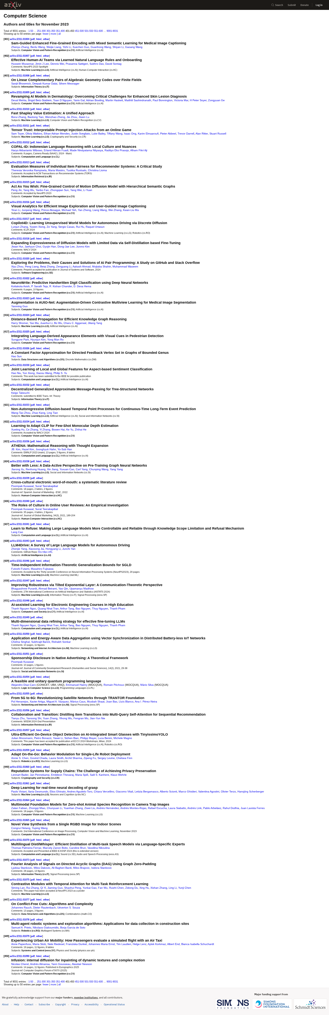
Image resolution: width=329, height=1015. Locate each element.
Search (279, 5)
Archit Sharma (73, 758)
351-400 (60, 30)
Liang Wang (100, 210)
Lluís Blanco (126, 701)
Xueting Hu (18, 429)
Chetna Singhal (20, 641)
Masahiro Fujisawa (42, 568)
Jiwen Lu (84, 117)
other (46, 39)
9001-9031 (112, 30)
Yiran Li (15, 210)
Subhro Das (96, 63)
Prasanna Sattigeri (77, 63)
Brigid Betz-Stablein (40, 100)
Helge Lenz (139, 944)
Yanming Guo (19, 306)
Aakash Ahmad (82, 266)
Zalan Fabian (19, 808)
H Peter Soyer (198, 100)
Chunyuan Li (54, 808)
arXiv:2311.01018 (20, 238)
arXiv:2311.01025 (20, 331)
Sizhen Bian (71, 738)
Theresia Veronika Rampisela (29, 170)
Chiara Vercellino (104, 791)
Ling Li (173, 887)
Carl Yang (82, 469)
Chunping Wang (98, 469)
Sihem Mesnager (69, 83)
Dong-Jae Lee (66, 246)
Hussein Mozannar (22, 63)
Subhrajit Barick (40, 641)
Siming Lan (18, 887)
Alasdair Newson (82, 964)
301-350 (50, 30)
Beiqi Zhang (47, 266)
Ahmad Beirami (47, 588)
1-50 (30, 30)
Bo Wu (58, 323)
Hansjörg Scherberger (250, 791)
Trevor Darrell (186, 133)
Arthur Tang (67, 608)
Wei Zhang (114, 210)
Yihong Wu (65, 718)
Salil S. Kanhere (99, 774)
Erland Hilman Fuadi (56, 150)
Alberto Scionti (168, 791)
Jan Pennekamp (40, 774)
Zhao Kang (38, 412)
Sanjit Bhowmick (21, 83)
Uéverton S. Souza (68, 907)
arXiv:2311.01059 (20, 750)
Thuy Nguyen (100, 608)
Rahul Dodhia (231, 808)
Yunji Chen (184, 887)
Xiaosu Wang (44, 373)
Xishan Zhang (158, 887)
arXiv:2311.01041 (20, 524)
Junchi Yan (68, 548)
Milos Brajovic (81, 867)
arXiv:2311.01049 (20, 617)
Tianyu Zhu (18, 718)
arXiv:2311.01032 (20, 384)
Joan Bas (111, 701)
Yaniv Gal (79, 100)
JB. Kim (15, 449)
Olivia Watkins (34, 133)
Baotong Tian (36, 117)
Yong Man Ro (55, 339)
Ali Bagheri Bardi (62, 867)
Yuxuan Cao (67, 469)
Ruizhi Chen (116, 887)
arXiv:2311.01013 (20, 162)
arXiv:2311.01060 (20, 766)
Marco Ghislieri (188, 791)
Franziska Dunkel (76, 944)
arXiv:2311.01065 (20, 820)
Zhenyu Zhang (20, 47)
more (53, 33)
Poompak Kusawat (22, 486)
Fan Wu (103, 887)
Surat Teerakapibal (46, 486)
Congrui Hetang (20, 828)
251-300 (41, 30)
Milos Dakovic (42, 867)
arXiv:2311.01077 (20, 899)
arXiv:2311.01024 (20, 315)
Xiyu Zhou (17, 266)
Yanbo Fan (42, 190)
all (59, 33)
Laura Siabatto (177, 808)
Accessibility (91, 1004)
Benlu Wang (37, 47)
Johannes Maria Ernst (101, 944)
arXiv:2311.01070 (20, 839)
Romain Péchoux (114, 684)
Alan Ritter (202, 133)
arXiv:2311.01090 (20, 956)
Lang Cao (17, 532)
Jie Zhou (72, 117)
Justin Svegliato (80, 133)
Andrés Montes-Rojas (133, 808)
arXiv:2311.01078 (20, 919)
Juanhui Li (46, 323)
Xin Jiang (52, 469)
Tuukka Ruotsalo (76, 170)
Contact (29, 1004)
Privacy (75, 1004)
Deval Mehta (18, 100)
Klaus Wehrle (119, 774)
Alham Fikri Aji (138, 150)
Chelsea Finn (124, 758)
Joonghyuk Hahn (46, 449)
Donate (304, 5)
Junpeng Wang (31, 210)
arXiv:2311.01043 (20, 540)
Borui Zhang (18, 117)
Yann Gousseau (60, 964)
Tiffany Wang (114, 133)
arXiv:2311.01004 (20, 39)
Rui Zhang (32, 887)
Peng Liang (32, 266)
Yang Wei (76, 190)
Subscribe (44, 1004)
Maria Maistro (56, 170)
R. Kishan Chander (60, 286)
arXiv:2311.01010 (20, 109)
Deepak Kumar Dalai (44, 83)
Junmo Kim (83, 246)
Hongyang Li (53, 548)
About (5, 1004)
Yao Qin (63, 588)
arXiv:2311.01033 (20, 404)
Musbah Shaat (96, 701)
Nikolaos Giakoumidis (46, 927)
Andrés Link (194, 808)
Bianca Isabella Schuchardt (197, 944)
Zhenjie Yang (19, 548)
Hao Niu (16, 373)
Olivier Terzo (228, 791)
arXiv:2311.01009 (20, 92)
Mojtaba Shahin (101, 266)
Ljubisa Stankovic (21, 867)
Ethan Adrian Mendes (57, 133)
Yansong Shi (33, 718)
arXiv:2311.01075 (20, 879)
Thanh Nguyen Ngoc (23, 608)
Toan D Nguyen (62, 100)
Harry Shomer (19, 323)
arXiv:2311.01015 (20, 182)
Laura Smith (56, 758)
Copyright (60, 1004)
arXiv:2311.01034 (20, 421)
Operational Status (114, 1004)
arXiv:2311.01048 (20, 600)
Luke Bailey (98, 133)
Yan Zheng (84, 210)
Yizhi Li (67, 47)
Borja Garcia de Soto (72, 927)
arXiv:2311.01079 (20, 936)
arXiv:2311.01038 (20, 461)
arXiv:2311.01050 (20, 633)
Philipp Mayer (88, 738)
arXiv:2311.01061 (20, 783)
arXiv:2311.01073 (20, 859)
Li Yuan (87, 190)
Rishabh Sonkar (61, 641)
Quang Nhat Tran (48, 608)
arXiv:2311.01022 (20, 278)
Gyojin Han (49, 246)
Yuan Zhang (50, 718)
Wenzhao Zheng (55, 117)
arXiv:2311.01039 (20, 478)
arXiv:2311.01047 (20, 580)
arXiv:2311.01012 (20, 142)
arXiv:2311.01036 (20, 441)
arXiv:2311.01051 (20, 653)
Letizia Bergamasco (146, 791)
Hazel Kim (28, 449)
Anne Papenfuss (21, 944)
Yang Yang (116, 469)
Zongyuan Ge (216, 100)
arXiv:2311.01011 (20, 125)
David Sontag (113, 63)
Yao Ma (34, 323)
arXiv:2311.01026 (20, 348)
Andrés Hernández (107, 808)
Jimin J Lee (42, 63)
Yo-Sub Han (64, 449)
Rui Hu (80, 226)
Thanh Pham (117, 608)
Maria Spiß (81, 774)
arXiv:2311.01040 (20, 501)
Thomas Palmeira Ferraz (26, 847)
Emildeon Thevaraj (62, 774)
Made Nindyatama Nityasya (86, 150)
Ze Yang (52, 226)
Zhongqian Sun (59, 190)
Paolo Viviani (19, 791)
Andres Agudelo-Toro (79, 791)
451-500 (79, 30)
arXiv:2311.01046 (20, 560)
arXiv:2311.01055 (20, 693)
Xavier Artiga (37, 701)
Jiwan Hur (17, 246)
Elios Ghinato (58, 791)
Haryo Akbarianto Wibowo (26, 150)
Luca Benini (105, 738)
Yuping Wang (40, 828)
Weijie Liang (53, 47)
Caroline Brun (77, 847)
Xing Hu (144, 887)
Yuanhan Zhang (73, 808)
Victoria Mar (181, 100)
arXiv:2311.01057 (20, 730)
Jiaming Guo (55, 887)
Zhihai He (80, 429)
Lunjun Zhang (19, 226)
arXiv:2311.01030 (20, 365)
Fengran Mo (80, 718)
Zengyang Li (63, 266)
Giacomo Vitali (124, 791)
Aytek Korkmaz (157, 944)
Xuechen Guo (81, 47)
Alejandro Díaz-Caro (23, 684)
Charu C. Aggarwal (75, 323)
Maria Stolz (39, 944)
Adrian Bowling (95, 100)
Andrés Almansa (40, 964)
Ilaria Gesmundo (38, 791)
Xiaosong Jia (36, 548)
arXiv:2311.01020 (20, 258)
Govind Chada (38, 758)
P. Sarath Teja (39, 286)
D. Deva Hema (82, 286)
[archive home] (13, 5)
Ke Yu (69, 429)
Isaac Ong (130, 133)
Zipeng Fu (90, 758)
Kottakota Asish (20, 286)
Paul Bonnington (162, 100)
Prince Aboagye (50, 210)
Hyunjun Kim (38, 339)
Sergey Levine (106, 758)
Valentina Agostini (208, 791)
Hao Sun (16, 356)
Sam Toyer (17, 133)
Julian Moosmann (22, 738)
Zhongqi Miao (37, 808)
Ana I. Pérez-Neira (146, 701)
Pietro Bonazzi (42, 738)
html (39, 39)
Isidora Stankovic (101, 867)
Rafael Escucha (157, 808)
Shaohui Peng (72, 887)
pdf (33, 39)
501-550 (89, 30)
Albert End (173, 944)
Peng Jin (16, 190)
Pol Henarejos (19, 701)
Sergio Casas (66, 226)
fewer (46, 33)
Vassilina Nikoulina (98, 847)
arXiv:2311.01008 (20, 75)
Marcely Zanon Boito (55, 847)
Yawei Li (58, 738)
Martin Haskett (114, 100)
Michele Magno (122, 738)
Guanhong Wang (101, 47)
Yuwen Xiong (37, 226)
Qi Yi (43, 887)
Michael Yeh (69, 210)
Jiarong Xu (17, 469)
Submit (292, 5)
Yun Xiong (28, 373)
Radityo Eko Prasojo (117, 150)
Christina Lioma (97, 170)
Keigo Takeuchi (20, 392)
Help (16, 1004)
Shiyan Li (118, 47)
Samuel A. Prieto (21, 927)
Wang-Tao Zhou (20, 412)
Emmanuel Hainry (76, 684)
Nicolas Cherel (20, 964)
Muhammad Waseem (125, 266)
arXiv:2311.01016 (20, 202)
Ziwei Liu (89, 808)
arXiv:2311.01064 (20, 800)
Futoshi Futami (20, 568)
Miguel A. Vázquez (57, 701)
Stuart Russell (217, 133)
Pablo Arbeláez (212, 808)
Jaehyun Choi (33, 246)
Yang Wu (28, 190)
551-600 (98, 30)
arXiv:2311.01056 (20, 710)
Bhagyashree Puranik (24, 588)
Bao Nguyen (83, 608)
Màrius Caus (77, 701)
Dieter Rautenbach (44, 907)
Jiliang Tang (95, 323)
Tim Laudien (123, 944)
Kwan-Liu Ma (131, 210)
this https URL (45, 552)
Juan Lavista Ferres (253, 808)
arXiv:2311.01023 (20, 298)
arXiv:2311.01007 (20, 55)
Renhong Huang (36, 469)
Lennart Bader (19, 774)
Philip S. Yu (60, 373)
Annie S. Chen (20, 758)
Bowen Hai (58, 429)
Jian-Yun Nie (97, 718)
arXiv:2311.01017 (20, 218)
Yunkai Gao (90, 887)
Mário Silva (147, 684)
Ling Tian (52, 412)
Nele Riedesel (56, 944)
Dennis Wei (57, 63)
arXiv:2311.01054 (20, 676)
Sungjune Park (20, 339)
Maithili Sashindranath (138, 100)
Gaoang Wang (133, 47)
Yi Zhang (45, 429)
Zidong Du (131, 887)
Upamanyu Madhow (81, 588)
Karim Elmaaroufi (148, 133)
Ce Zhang (32, 429)
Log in (319, 5)
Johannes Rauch (21, 907)
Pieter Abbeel (168, 133)
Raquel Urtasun (95, 226)
